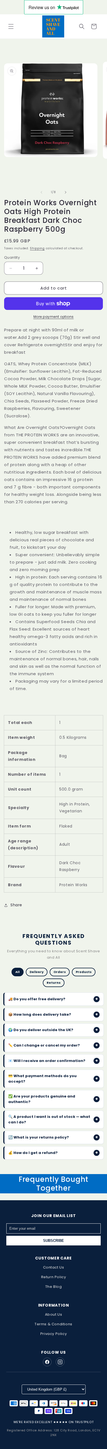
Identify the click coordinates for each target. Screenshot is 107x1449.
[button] (11, 26)
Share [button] (16, 905)
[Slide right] (66, 192)
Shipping (37, 248)
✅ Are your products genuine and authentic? (53, 1099)
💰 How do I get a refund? (53, 1153)
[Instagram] (60, 1362)
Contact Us (53, 1267)
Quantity (12, 257)
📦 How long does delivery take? (53, 1014)
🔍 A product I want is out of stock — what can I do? (53, 1119)
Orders (60, 972)
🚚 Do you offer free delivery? (53, 999)
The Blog (53, 1286)
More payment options (53, 316)
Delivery (37, 972)
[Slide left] (41, 192)
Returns (54, 982)
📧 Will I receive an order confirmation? (53, 1061)
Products (84, 972)
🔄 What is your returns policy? (53, 1137)
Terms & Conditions (53, 1324)
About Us (53, 1314)
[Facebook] (47, 1362)
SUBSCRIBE (53, 1241)
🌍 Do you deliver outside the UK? (53, 1030)
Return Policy (53, 1277)
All (17, 972)
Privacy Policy (53, 1333)
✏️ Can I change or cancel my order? (53, 1045)
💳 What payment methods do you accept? (53, 1078)
